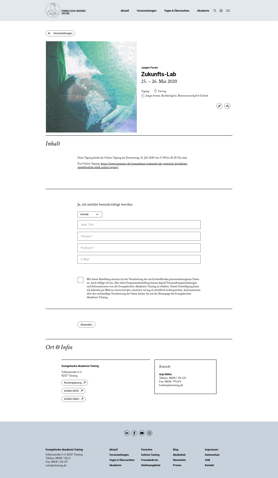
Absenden (86, 324)
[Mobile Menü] (228, 10)
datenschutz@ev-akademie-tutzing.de (133, 290)
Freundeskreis (149, 459)
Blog (175, 449)
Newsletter (179, 459)
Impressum (211, 449)
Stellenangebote (150, 465)
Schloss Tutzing (150, 454)
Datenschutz (212, 454)
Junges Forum (149, 67)
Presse (177, 465)
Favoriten (146, 449)
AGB (207, 459)
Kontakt (209, 465)
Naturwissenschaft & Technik (193, 96)
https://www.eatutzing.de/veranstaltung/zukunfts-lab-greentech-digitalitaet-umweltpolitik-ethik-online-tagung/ (132, 165)
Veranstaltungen (146, 10)
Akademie (203, 10)
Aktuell (125, 10)
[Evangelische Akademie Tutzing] (66, 16)
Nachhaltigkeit (169, 96)
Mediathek (179, 454)
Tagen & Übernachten (176, 10)
